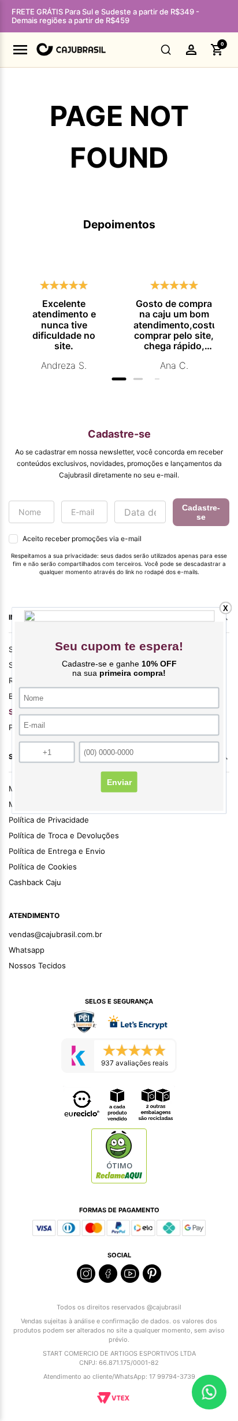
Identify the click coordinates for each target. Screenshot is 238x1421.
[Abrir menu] (20, 49)
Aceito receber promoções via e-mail (82, 538)
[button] (166, 50)
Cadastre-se (201, 512)
